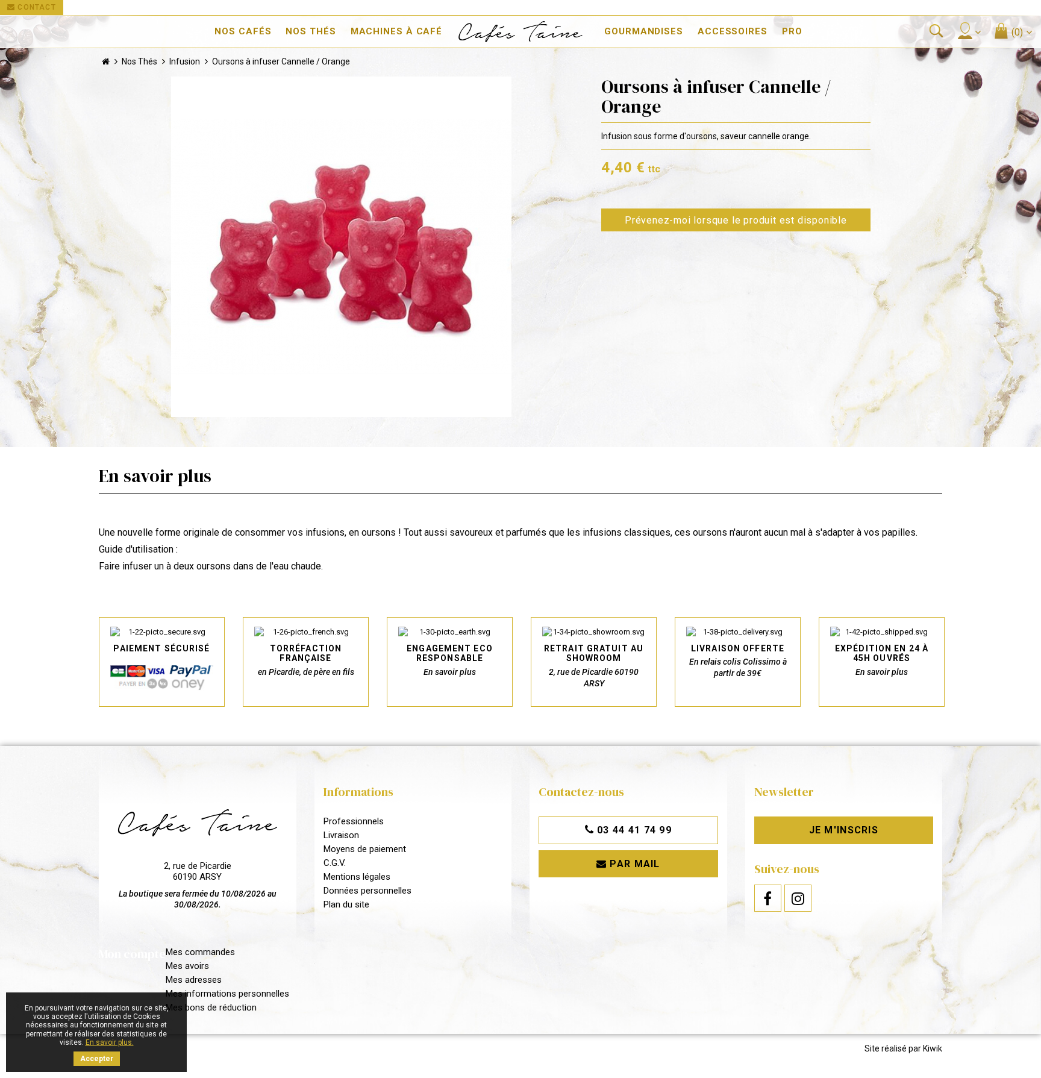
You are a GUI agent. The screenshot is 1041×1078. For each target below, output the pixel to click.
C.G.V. (335, 862)
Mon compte (132, 953)
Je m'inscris (843, 830)
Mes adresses (194, 979)
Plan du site (346, 904)
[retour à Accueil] (106, 61)
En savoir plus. (110, 1042)
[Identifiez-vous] (969, 30)
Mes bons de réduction (211, 1007)
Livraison (341, 835)
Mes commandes (200, 952)
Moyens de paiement (365, 849)
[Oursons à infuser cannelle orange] (341, 247)
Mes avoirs (187, 965)
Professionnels (354, 821)
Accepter (96, 1058)
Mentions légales (357, 876)
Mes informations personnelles (227, 993)
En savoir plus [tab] (155, 475)
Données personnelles (367, 890)
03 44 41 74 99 (633, 830)
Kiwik (932, 1048)
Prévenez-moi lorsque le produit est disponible (736, 220)
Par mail (633, 864)
